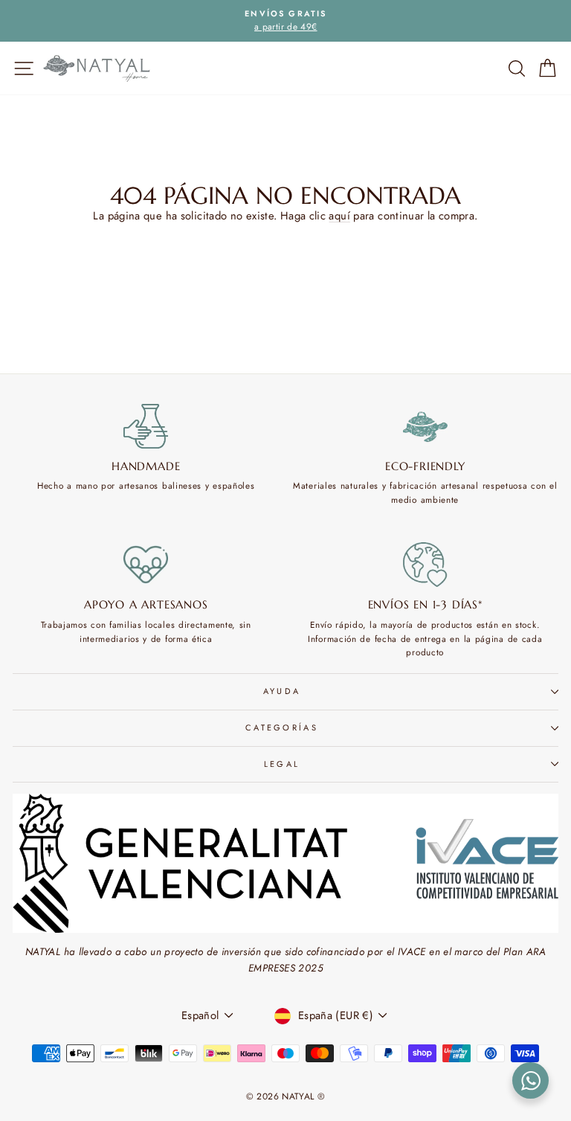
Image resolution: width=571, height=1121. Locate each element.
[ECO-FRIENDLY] (425, 426)
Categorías (281, 727)
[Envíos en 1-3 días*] (425, 564)
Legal (282, 764)
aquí (339, 216)
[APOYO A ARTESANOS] (146, 564)
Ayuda (282, 691)
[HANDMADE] (146, 426)
